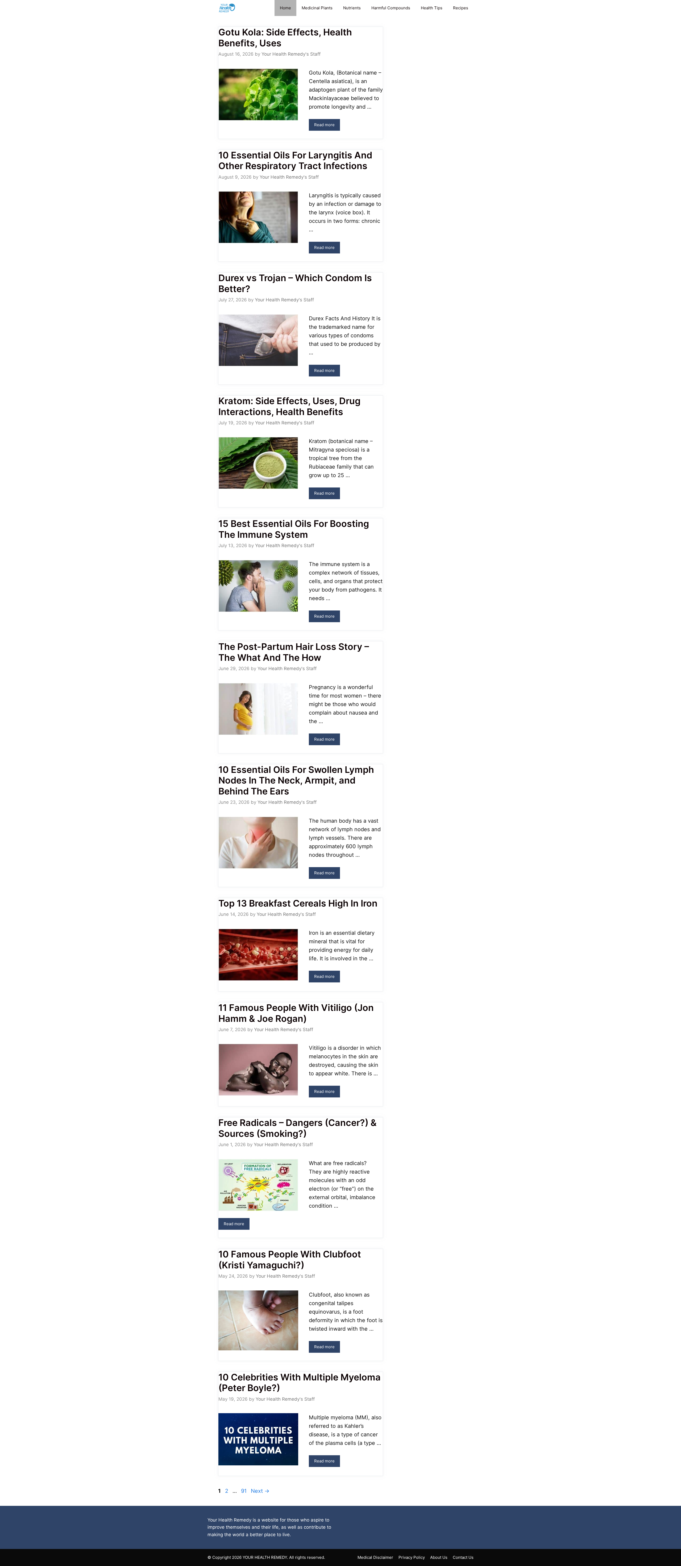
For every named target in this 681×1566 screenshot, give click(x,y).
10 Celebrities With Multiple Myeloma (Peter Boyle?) (299, 1382)
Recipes (460, 7)
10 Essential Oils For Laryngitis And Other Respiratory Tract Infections (295, 160)
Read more (324, 124)
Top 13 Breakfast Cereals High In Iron (297, 903)
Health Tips (431, 7)
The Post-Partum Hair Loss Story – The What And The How (293, 652)
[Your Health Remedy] (227, 8)
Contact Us (463, 1557)
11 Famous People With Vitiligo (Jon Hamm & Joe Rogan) (296, 1013)
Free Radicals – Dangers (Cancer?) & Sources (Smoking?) (297, 1128)
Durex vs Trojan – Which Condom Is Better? (295, 283)
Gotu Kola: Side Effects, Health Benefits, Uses (285, 37)
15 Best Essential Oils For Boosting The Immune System (293, 529)
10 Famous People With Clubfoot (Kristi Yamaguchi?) (289, 1259)
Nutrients (352, 7)
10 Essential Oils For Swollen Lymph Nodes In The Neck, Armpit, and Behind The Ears (296, 780)
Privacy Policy (411, 1557)
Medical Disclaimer (375, 1557)
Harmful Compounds (390, 7)
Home (285, 7)
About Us (438, 1557)
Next (260, 1491)
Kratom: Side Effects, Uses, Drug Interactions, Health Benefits (289, 406)
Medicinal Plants (317, 7)
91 (244, 1491)
